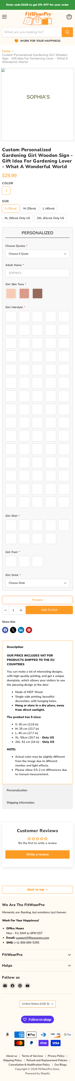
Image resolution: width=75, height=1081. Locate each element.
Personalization (17, 790)
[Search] (67, 32)
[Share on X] (13, 630)
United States (35, 1004)
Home (6, 51)
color (7, 183)
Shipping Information (20, 803)
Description (15, 647)
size (5, 201)
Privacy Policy (56, 1056)
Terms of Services (32, 1056)
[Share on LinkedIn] (21, 630)
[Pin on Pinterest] (29, 630)
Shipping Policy (12, 1060)
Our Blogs (60, 1065)
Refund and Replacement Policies (46, 1060)
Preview (37, 600)
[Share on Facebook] (5, 630)
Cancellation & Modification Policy (29, 1065)
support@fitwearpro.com (32, 938)
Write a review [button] (37, 854)
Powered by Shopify (37, 1073)
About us (11, 1056)
